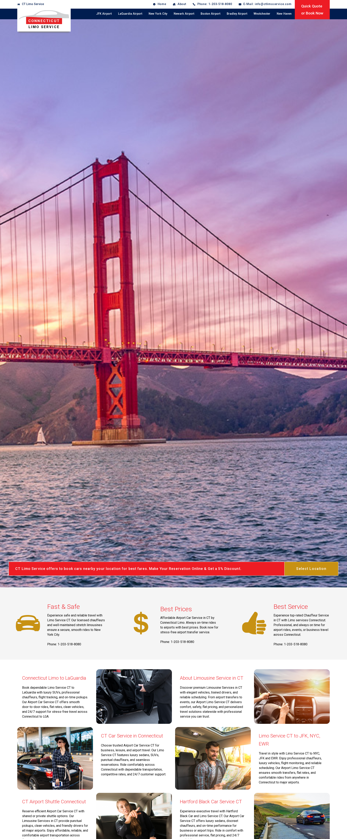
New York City (158, 13)
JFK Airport (104, 13)
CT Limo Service (33, 4)
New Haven (284, 13)
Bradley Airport (237, 13)
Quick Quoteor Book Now (312, 9)
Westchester (262, 13)
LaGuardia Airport (130, 13)
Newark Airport (184, 13)
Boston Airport (210, 13)
